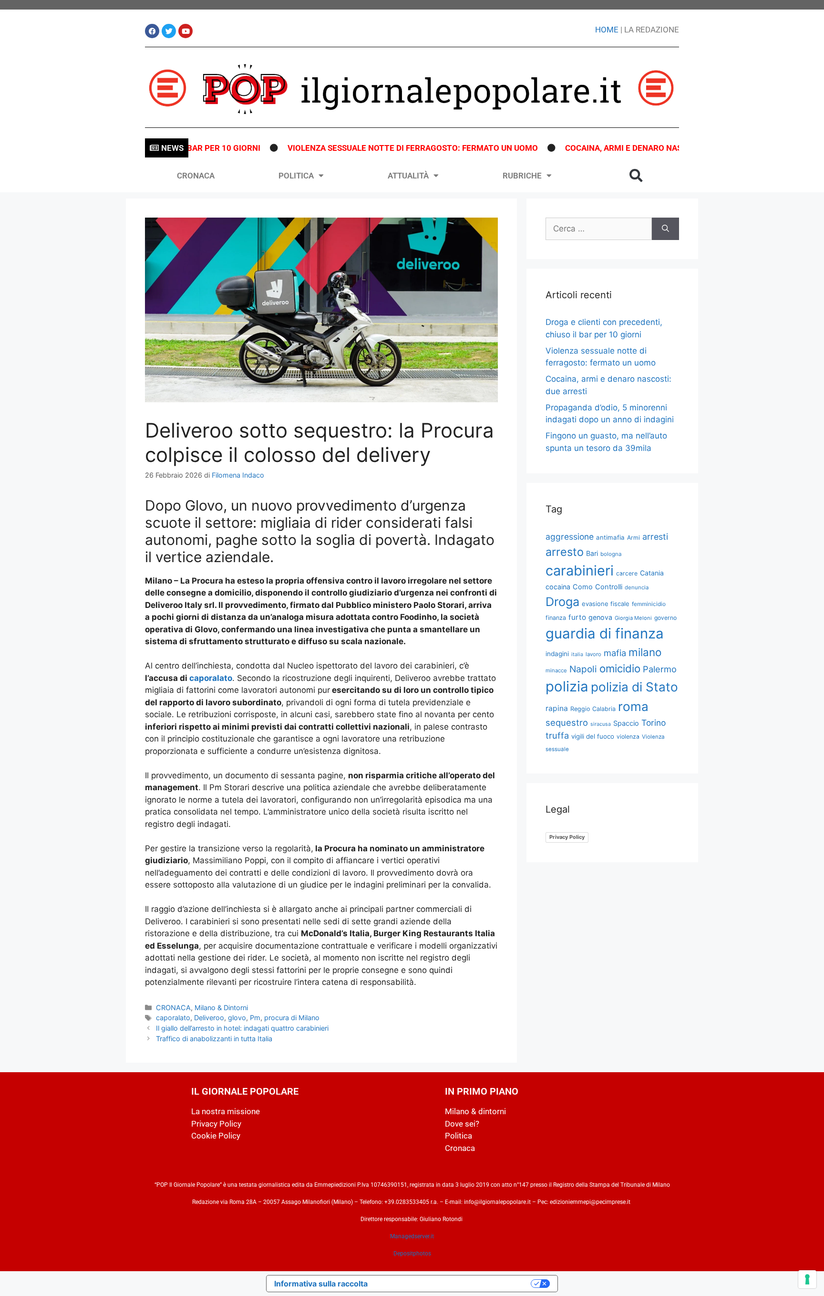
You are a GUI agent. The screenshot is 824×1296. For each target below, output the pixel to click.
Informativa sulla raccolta (321, 1283)
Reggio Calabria (593, 708)
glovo (237, 1018)
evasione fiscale (605, 603)
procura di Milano (291, 1018)
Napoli (583, 669)
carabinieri (580, 570)
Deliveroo (209, 1018)
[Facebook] (152, 31)
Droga (562, 602)
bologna (611, 554)
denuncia (637, 587)
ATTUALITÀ (408, 175)
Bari (592, 553)
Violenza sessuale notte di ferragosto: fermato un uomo (387, 148)
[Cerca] (665, 229)
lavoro (593, 654)
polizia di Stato (634, 686)
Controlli (608, 587)
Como (583, 587)
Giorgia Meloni (633, 618)
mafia (615, 653)
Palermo (660, 669)
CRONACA (196, 175)
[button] (636, 176)
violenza (628, 736)
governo (665, 617)
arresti (655, 537)
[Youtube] (185, 31)
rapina (557, 708)
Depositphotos (412, 1253)
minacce (556, 670)
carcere (627, 573)
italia (577, 654)
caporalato (210, 678)
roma (633, 706)
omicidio (619, 668)
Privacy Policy (567, 837)
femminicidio (649, 603)
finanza (556, 617)
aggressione (570, 537)
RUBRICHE (522, 175)
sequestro (567, 722)
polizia (567, 686)
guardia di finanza (605, 633)
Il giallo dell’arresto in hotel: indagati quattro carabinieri (242, 1028)
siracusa (600, 724)
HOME (606, 29)
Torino (653, 723)
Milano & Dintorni (221, 1007)
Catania (652, 573)
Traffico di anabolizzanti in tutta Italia (214, 1039)
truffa (557, 735)
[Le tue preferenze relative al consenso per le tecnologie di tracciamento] (807, 1279)
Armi (633, 537)
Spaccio (626, 723)
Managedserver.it (412, 1236)
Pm (255, 1018)
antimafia (610, 537)
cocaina (558, 587)
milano (644, 652)
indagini (557, 654)
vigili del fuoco (592, 736)
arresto (565, 552)
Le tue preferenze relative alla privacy (454, 1283)
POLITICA (296, 175)
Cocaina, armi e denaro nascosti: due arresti (637, 148)
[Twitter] (169, 31)
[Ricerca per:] (599, 229)
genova (600, 617)
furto (577, 617)
